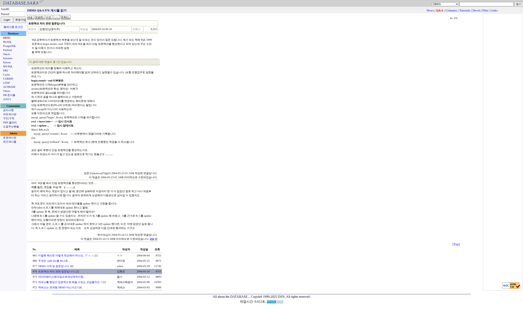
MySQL (7, 41)
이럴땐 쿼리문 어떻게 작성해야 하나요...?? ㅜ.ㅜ (66, 255)
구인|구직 (8, 118)
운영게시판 (9, 137)
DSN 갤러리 (10, 122)
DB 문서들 (9, 95)
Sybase (7, 62)
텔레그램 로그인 (13, 26)
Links (494, 10)
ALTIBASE (9, 86)
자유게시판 (9, 114)
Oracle (6, 54)
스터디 (7, 99)
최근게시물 (9, 141)
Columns (451, 10)
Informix (8, 58)
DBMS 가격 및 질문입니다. (53, 266)
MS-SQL (8, 66)
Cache (6, 74)
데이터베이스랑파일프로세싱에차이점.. (61, 276)
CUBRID (8, 78)
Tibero (6, 90)
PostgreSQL (9, 45)
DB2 (5, 70)
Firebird (7, 50)
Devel (476, 10)
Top (456, 244)
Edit (152, 239)
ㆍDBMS (5, 37)
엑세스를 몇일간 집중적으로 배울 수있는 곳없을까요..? (70, 282)
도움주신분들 (11, 126)
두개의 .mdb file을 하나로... (54, 260)
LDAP (6, 82)
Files (485, 10)
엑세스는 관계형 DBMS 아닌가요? (58, 287)
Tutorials (464, 10)
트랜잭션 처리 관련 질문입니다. (56, 271)
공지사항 (8, 110)
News (430, 10)
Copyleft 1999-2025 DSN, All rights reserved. (281, 296)
